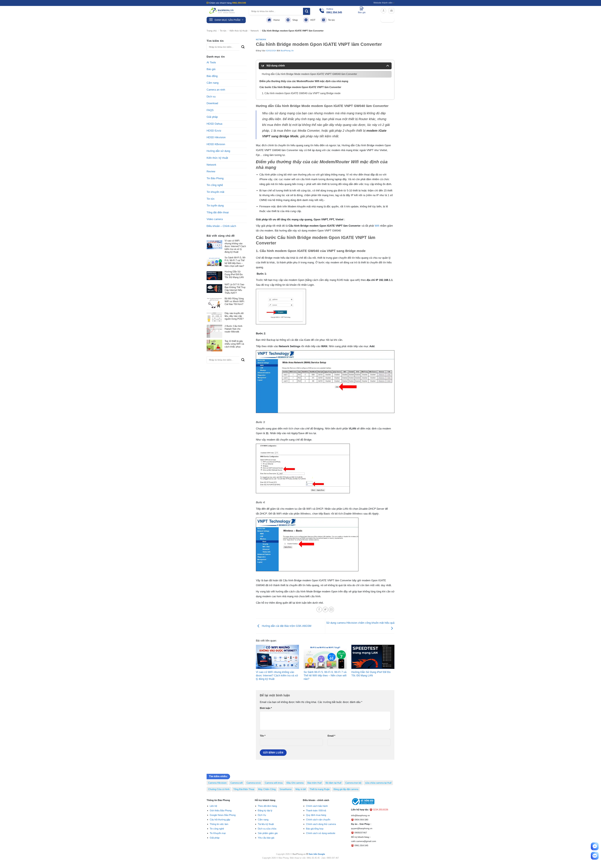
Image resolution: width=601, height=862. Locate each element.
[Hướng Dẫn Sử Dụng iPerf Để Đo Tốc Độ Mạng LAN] (372, 657)
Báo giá (211, 69)
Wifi (377, 225)
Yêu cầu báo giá (266, 837)
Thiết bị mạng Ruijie (320, 789)
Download (212, 103)
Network (255, 31)
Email (331, 735)
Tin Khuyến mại (218, 833)
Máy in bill (300, 789)
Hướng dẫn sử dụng (218, 151)
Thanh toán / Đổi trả (316, 810)
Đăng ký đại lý (265, 810)
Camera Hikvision (217, 782)
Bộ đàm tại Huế (333, 782)
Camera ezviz (254, 782)
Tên (262, 735)
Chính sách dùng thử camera (321, 824)
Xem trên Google (316, 854)
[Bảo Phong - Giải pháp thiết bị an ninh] (222, 10)
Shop (294, 20)
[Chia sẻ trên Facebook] (319, 609)
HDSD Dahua (214, 123)
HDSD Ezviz (214, 130)
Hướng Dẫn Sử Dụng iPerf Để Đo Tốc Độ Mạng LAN (234, 274)
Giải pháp (212, 116)
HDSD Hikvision (216, 137)
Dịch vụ (211, 96)
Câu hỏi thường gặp (220, 819)
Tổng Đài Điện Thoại (243, 789)
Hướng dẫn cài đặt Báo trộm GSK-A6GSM (286, 625)
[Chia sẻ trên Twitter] (325, 609)
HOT (312, 20)
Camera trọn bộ (353, 782)
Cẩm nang (212, 82)
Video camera (215, 219)
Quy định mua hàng (316, 815)
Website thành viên (382, 3)
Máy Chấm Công (267, 789)
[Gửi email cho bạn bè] (331, 609)
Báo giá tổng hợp (314, 828)
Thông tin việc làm (219, 824)
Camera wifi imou (274, 782)
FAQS (210, 110)
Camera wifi (236, 782)
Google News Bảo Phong (223, 815)
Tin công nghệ (215, 185)
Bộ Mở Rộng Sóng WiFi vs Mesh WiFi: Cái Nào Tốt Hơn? (234, 301)
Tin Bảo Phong (215, 178)
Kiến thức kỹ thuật (238, 31)
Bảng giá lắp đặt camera (346, 789)
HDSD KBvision (216, 144)
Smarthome (286, 789)
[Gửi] (306, 11)
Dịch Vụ (262, 815)
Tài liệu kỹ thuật (266, 824)
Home (276, 20)
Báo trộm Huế (314, 782)
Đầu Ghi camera (295, 782)
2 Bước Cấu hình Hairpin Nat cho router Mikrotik (233, 329)
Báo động (212, 76)
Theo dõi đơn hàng (267, 806)
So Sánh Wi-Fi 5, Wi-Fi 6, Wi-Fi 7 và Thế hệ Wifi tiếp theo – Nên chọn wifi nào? (235, 261)
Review (211, 171)
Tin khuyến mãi (215, 191)
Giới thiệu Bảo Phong (220, 810)
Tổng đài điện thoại (218, 212)
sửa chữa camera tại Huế (378, 782)
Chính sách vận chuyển (318, 819)
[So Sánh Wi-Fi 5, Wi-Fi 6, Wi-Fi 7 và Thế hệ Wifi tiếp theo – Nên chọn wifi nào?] (325, 657)
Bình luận (266, 708)
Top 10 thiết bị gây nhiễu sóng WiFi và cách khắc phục (234, 344)
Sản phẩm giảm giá (267, 833)
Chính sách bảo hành (317, 806)
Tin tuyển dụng (215, 205)
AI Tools (211, 62)
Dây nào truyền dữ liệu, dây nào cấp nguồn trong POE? (234, 316)
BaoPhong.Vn (287, 51)
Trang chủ (212, 31)
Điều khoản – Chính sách (221, 226)
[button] (383, 10)
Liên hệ (213, 806)
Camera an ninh (216, 89)
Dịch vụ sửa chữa (267, 828)
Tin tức (331, 20)
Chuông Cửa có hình (218, 789)
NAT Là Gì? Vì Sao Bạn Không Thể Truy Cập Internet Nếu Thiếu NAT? (235, 288)
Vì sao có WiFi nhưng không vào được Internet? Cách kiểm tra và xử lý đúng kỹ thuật (235, 246)
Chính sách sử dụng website (320, 833)
